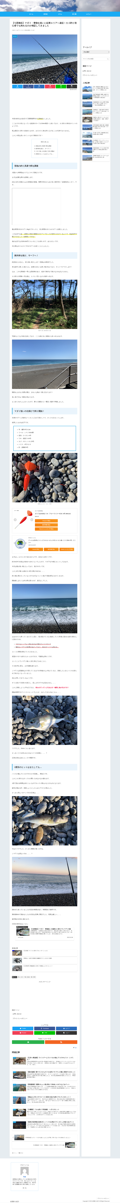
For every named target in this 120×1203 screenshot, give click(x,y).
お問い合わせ (17, 1014)
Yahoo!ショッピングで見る (46, 529)
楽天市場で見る (46, 524)
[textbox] (44, 438)
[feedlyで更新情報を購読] (28, 1042)
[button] (108, 59)
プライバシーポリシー (20, 1018)
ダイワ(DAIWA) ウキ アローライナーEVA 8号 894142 (53, 513)
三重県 (33, 977)
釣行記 (15, 977)
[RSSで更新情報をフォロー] (61, 1042)
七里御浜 (28, 977)
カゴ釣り (22, 977)
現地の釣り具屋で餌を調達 (43, 146)
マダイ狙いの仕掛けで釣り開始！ (45, 151)
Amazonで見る (46, 520)
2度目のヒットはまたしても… (44, 154)
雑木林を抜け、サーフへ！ (43, 148)
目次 (42, 142)
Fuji (24, 1176)
